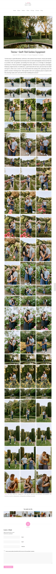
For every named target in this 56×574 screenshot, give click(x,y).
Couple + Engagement (33, 55)
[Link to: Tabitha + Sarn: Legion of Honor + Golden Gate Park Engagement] (25, 514)
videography (23, 496)
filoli (25, 494)
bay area (10, 494)
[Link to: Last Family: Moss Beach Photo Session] (43, 514)
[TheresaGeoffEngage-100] (28, 32)
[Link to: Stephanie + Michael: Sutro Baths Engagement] (37, 514)
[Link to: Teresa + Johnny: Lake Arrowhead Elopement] (31, 514)
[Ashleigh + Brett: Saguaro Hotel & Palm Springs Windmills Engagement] (55, 287)
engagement (21, 494)
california (15, 494)
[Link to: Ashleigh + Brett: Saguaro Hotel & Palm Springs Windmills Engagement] (7, 514)
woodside (32, 496)
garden (28, 494)
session (11, 496)
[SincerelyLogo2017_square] (28, 4)
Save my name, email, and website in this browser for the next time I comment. (20, 551)
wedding (28, 496)
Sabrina (41, 55)
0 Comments (23, 55)
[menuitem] (15, 10)
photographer (39, 494)
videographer (16, 496)
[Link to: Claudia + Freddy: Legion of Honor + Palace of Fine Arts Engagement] (49, 514)
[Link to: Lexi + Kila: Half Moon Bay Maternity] (19, 514)
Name (23, 537)
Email (23, 541)
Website (23, 546)
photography (46, 494)
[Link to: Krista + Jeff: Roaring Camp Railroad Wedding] (13, 514)
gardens (33, 494)
